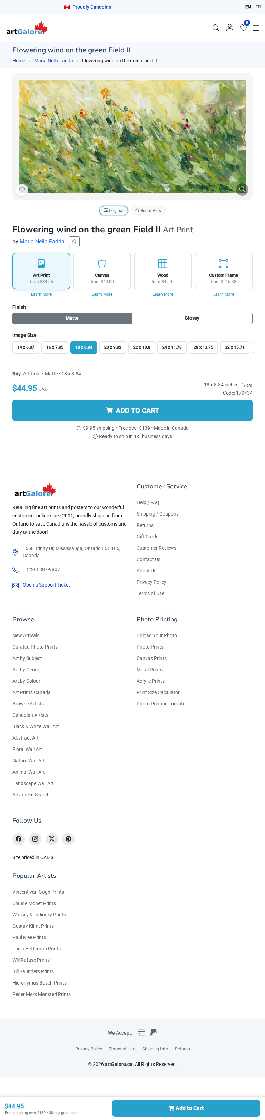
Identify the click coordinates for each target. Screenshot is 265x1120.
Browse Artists (28, 703)
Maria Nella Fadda (53, 60)
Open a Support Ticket (46, 585)
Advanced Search (31, 794)
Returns (145, 525)
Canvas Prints (152, 658)
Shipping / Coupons (158, 514)
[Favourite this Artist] (74, 241)
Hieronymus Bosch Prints (39, 983)
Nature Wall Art (28, 760)
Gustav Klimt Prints (33, 926)
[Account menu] (230, 28)
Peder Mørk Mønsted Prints (41, 994)
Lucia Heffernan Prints (36, 948)
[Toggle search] (216, 27)
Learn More (41, 294)
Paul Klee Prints (29, 937)
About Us (146, 570)
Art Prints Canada (31, 692)
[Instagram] (35, 839)
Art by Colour (26, 681)
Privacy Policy (151, 582)
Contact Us (148, 559)
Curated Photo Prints (35, 647)
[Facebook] (18, 839)
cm (248, 385)
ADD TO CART (137, 410)
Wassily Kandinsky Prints (39, 914)
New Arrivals (25, 635)
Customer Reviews (156, 548)
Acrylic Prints (151, 681)
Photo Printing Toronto (161, 703)
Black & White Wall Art (35, 726)
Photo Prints (150, 647)
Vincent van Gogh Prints (38, 892)
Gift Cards (147, 536)
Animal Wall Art (28, 772)
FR (258, 6)
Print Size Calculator (158, 692)
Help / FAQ (148, 502)
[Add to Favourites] (22, 190)
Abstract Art (25, 738)
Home (18, 60)
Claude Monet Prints (34, 903)
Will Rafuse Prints (31, 960)
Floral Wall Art (27, 749)
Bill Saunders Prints (33, 971)
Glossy (192, 318)
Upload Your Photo (157, 635)
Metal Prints (150, 669)
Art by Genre (25, 669)
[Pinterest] (68, 839)
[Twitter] (52, 839)
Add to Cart (190, 1108)
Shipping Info (155, 1048)
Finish (19, 307)
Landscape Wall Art (33, 783)
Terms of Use (150, 593)
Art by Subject (27, 658)
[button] (256, 28)
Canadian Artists (30, 715)
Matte (72, 318)
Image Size (24, 335)
